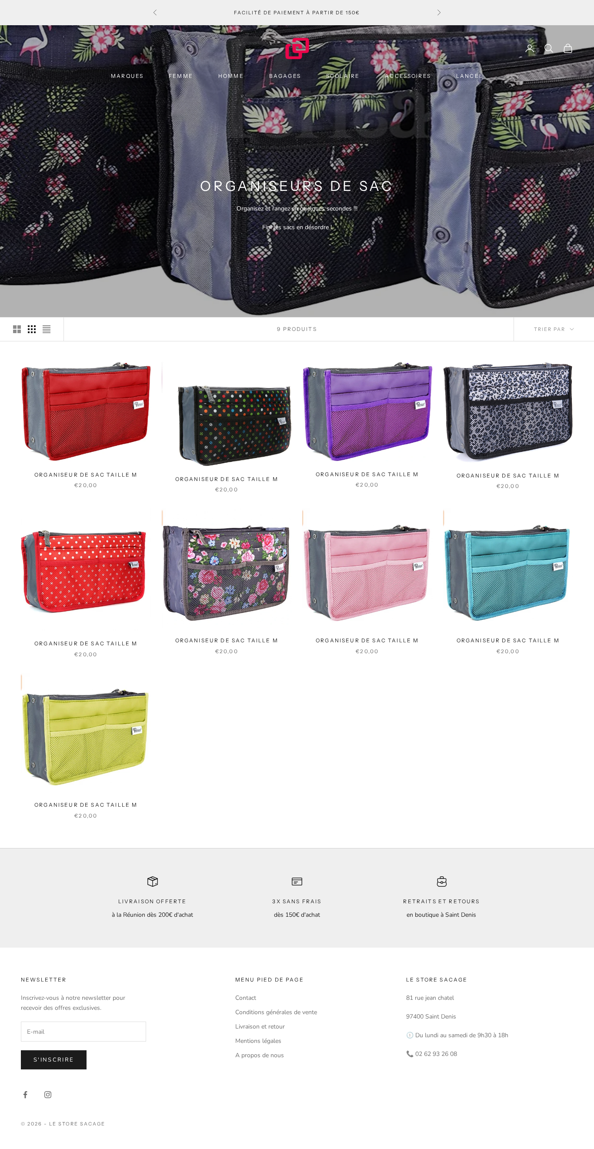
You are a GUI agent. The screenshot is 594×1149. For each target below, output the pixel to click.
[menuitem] (130, 76)
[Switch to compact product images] (46, 329)
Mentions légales (258, 1041)
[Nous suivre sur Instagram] (47, 1094)
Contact (245, 998)
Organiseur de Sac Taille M (85, 474)
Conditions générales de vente (276, 1012)
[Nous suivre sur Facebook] (25, 1094)
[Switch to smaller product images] (32, 329)
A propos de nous (259, 1055)
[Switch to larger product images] (17, 329)
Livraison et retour (260, 1026)
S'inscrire (53, 1060)
